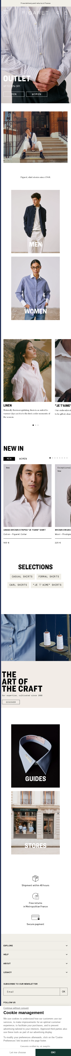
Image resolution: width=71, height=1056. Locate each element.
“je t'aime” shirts (47, 585)
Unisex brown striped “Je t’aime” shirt (24, 532)
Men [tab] (9, 458)
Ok (63, 991)
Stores (36, 845)
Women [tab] (23, 458)
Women (35, 311)
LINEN (7, 405)
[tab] (33, 425)
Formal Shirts (49, 576)
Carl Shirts (18, 585)
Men (35, 244)
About (7, 963)
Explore (8, 945)
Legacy (7, 972)
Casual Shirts (22, 576)
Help (6, 954)
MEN (14, 94)
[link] (35, 3)
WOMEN (36, 94)
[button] (6, 12)
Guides (35, 778)
